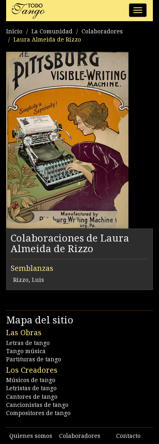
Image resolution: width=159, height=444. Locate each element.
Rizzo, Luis (28, 280)
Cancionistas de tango (37, 405)
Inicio (14, 31)
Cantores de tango (31, 396)
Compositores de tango (38, 413)
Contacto (128, 436)
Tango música (26, 351)
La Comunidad (52, 31)
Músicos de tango (30, 380)
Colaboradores (102, 31)
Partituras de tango (33, 359)
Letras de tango (28, 343)
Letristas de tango (31, 388)
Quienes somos (30, 436)
